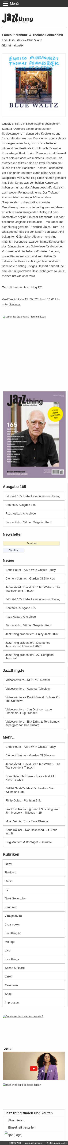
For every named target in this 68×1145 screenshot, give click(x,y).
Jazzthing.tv (13, 933)
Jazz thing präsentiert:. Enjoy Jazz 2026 (31, 634)
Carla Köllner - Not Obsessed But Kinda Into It (31, 831)
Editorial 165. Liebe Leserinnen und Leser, (32, 496)
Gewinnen (11, 985)
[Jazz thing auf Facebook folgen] (34, 1094)
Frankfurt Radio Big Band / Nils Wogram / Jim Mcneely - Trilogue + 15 (32, 810)
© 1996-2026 (15, 1143)
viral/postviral (13, 915)
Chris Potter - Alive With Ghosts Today (30, 570)
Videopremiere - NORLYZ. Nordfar (27, 680)
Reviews (15, 304)
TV (7, 889)
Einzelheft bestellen (21, 1127)
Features (10, 907)
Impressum (12, 1002)
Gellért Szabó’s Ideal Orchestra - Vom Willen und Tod (30, 790)
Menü (14, 3)
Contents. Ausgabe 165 (20, 505)
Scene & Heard (15, 968)
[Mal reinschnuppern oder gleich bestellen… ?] (34, 1028)
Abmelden (13, 550)
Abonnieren (16, 1120)
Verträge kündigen (33, 1143)
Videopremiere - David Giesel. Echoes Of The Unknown (32, 699)
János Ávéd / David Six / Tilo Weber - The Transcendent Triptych (32, 588)
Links (8, 976)
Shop (8, 994)
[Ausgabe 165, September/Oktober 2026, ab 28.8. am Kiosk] (35, 434)
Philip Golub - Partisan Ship (23, 800)
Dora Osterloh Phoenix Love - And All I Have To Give (30, 777)
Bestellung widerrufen (57, 1143)
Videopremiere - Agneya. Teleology (28, 688)
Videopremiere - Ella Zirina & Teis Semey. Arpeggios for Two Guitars (32, 723)
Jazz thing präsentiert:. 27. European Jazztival (29, 656)
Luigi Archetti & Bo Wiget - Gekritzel (28, 842)
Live (7, 950)
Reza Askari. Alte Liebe (20, 513)
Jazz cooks (12, 924)
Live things (12, 959)
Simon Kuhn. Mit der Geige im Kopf (28, 522)
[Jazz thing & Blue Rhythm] (18, 22)
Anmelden (32, 543)
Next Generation (15, 898)
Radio (8, 881)
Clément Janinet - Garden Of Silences (30, 578)
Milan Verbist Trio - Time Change (26, 821)
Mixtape (10, 942)
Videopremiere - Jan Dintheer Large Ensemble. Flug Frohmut (28, 711)
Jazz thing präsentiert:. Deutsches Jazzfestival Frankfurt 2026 (27, 644)
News (8, 863)
